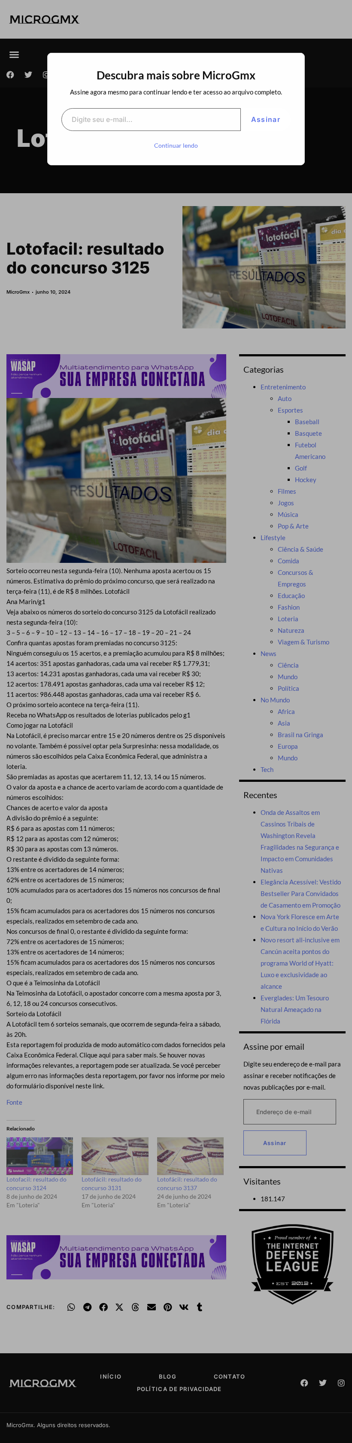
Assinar (265, 119)
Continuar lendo (176, 145)
